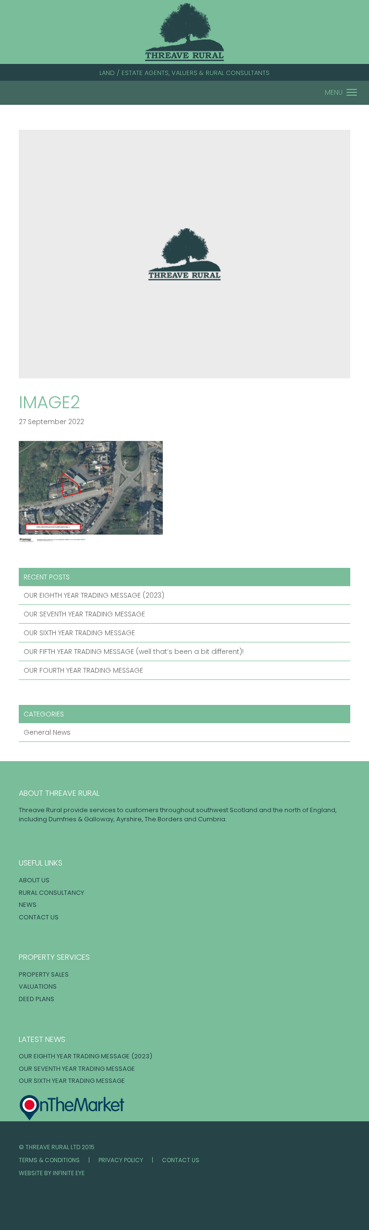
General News (47, 732)
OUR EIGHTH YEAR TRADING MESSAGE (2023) (94, 595)
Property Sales (44, 974)
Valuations (38, 986)
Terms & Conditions (49, 1160)
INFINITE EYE (69, 1173)
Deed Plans (36, 999)
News (28, 904)
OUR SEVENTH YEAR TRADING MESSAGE (84, 614)
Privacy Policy (120, 1160)
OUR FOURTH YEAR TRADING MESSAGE (83, 670)
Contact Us (39, 917)
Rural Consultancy (51, 892)
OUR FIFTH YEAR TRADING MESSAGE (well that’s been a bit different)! (134, 651)
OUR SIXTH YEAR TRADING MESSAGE (79, 633)
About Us (34, 880)
